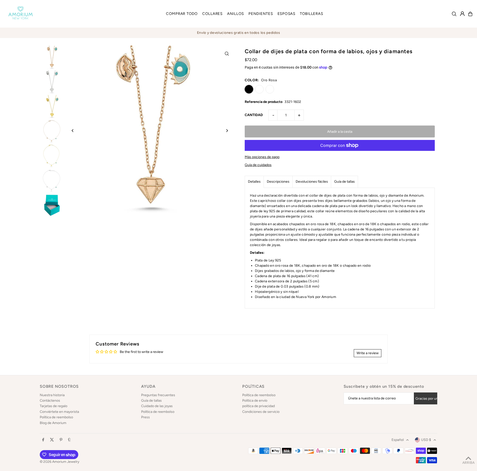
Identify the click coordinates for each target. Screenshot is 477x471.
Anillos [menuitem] (235, 13)
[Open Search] (454, 14)
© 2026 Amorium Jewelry (59, 462)
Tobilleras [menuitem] (311, 13)
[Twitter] (52, 440)
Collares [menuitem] (212, 13)
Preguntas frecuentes (158, 395)
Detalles (254, 181)
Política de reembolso (56, 417)
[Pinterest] (61, 440)
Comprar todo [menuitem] (182, 13)
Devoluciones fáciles (312, 181)
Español (398, 440)
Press (145, 417)
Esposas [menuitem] (286, 13)
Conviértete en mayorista (59, 412)
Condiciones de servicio (260, 412)
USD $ (426, 440)
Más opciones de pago (262, 157)
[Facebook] (43, 440)
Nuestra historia (52, 395)
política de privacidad (258, 406)
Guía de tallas (344, 181)
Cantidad (254, 115)
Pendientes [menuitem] (260, 13)
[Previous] (72, 130)
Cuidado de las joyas (157, 406)
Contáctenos (50, 400)
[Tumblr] (69, 440)
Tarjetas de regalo (53, 406)
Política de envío (254, 400)
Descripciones (278, 181)
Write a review (368, 353)
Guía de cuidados (258, 165)
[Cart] (470, 14)
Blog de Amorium (53, 423)
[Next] (226, 130)
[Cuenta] (462, 13)
